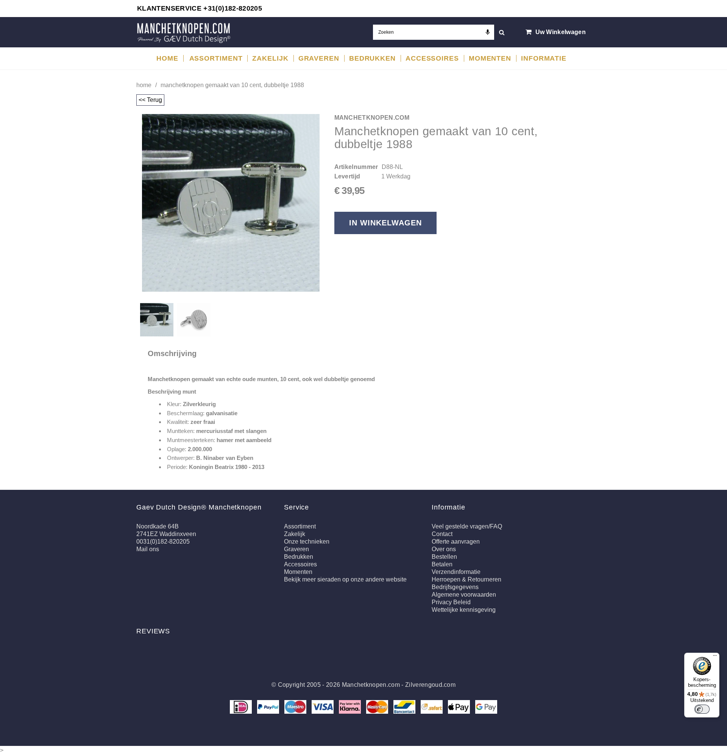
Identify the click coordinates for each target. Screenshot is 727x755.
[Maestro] (296, 706)
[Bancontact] (405, 706)
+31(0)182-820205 (232, 8)
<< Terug (150, 100)
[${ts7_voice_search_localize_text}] (487, 32)
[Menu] (714, 657)
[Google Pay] (486, 706)
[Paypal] (269, 706)
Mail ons (147, 549)
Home (143, 85)
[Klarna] (350, 706)
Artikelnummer (356, 167)
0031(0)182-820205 (163, 541)
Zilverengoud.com (430, 685)
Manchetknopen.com (371, 685)
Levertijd (347, 176)
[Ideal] (241, 706)
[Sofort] (432, 706)
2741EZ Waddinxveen (166, 534)
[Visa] (323, 706)
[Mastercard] (378, 706)
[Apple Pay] (459, 706)
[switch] (702, 709)
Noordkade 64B (157, 526)
